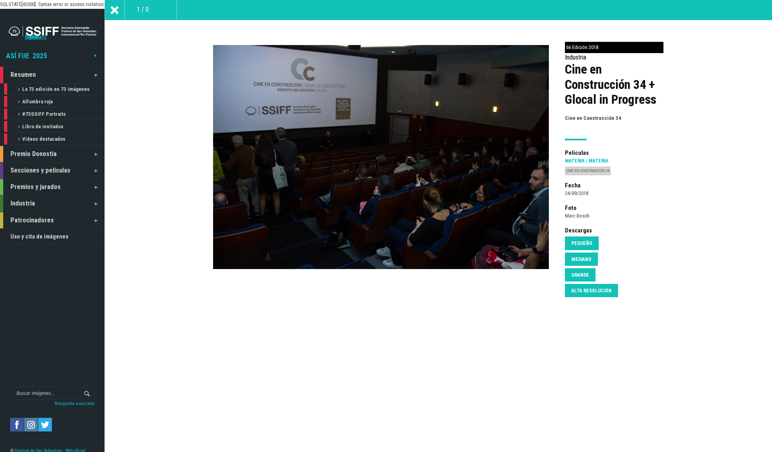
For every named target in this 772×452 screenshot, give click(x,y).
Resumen (23, 74)
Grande (580, 275)
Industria (22, 203)
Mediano (581, 259)
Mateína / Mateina (586, 161)
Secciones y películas (40, 170)
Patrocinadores (32, 220)
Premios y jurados (35, 187)
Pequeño (581, 243)
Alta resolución (591, 291)
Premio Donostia (33, 154)
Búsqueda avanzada (74, 403)
